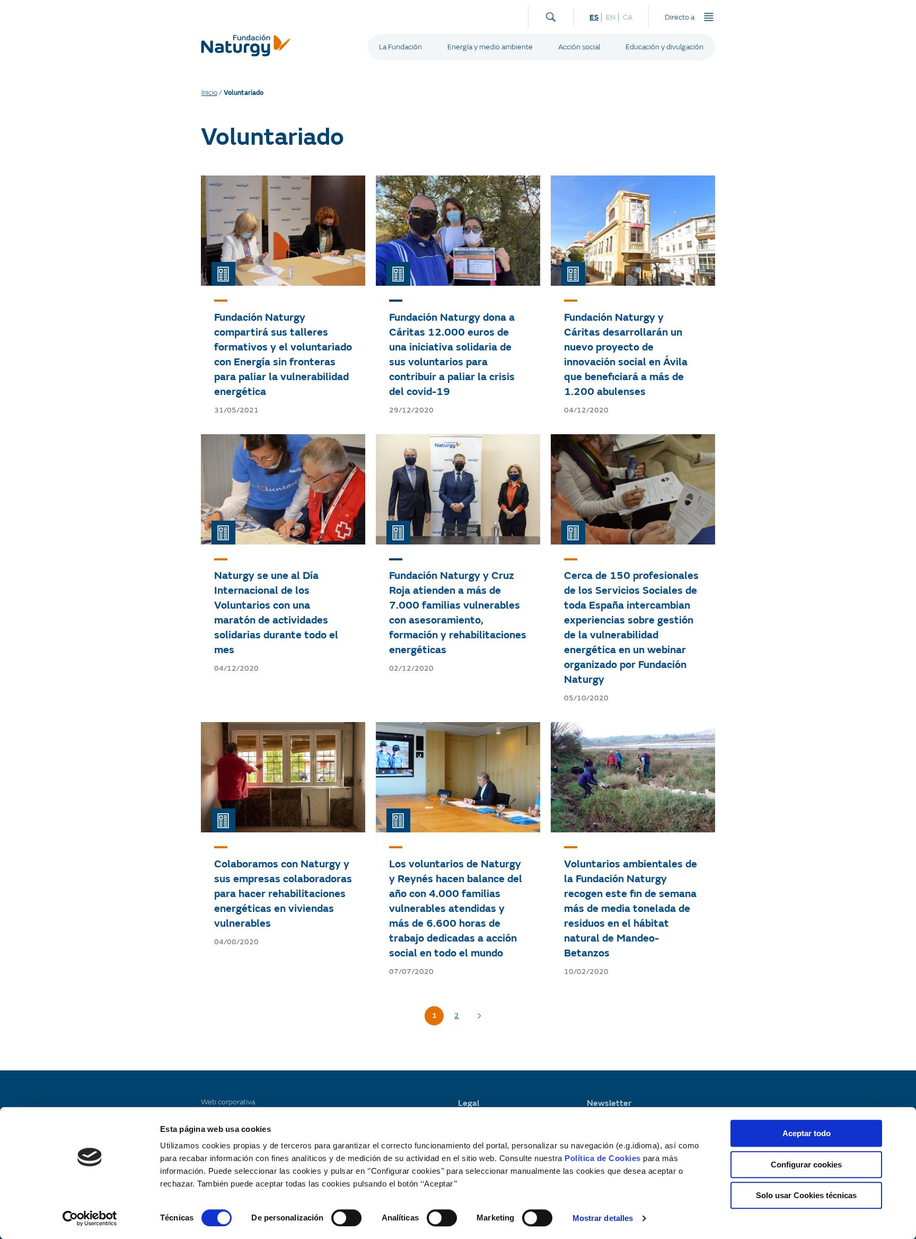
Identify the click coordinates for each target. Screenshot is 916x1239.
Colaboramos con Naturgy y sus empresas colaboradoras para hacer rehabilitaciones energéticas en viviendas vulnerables (283, 893)
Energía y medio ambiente (490, 46)
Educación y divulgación (664, 46)
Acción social (579, 46)
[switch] (346, 1217)
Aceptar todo (806, 1133)
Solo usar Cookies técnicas (806, 1195)
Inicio (209, 93)
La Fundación (400, 46)
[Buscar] (550, 14)
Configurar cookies (806, 1164)
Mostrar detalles (602, 1218)
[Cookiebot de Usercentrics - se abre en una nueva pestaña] (89, 1218)
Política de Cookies (603, 1158)
